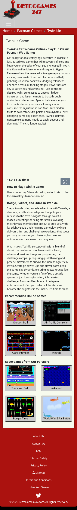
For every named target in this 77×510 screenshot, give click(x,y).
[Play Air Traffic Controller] (56, 311)
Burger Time (20, 418)
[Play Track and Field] (20, 376)
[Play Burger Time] (20, 407)
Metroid (56, 353)
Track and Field (20, 388)
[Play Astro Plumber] (20, 341)
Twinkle (61, 227)
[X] (38, 496)
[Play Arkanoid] (56, 376)
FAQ (38, 451)
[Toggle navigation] (9, 23)
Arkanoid (56, 388)
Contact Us (38, 443)
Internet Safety (38, 458)
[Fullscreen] (65, 181)
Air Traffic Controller (56, 322)
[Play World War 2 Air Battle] (56, 407)
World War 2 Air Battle (56, 418)
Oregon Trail (20, 322)
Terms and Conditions (39, 480)
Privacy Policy (39, 465)
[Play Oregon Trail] (20, 311)
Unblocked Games (38, 487)
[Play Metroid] (56, 341)
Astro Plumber (20, 353)
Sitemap (40, 473)
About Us (38, 436)
